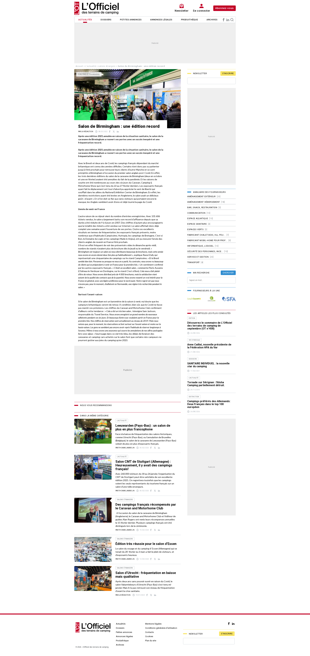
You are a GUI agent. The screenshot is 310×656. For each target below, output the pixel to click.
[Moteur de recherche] (232, 19)
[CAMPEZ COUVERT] (194, 299)
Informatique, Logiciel (200, 246)
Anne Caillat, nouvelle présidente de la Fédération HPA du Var (209, 346)
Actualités (85, 19)
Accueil (79, 66)
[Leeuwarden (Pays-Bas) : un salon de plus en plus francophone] (93, 431)
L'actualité (90, 66)
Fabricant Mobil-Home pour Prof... (207, 240)
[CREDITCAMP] (211, 299)
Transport (193, 262)
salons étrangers (106, 66)
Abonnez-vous (224, 8)
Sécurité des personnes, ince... (205, 251)
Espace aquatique (197, 218)
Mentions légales (153, 624)
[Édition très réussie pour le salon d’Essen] (93, 549)
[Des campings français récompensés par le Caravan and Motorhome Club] (93, 510)
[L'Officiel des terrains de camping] (98, 8)
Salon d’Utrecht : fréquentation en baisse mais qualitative (145, 574)
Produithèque (189, 19)
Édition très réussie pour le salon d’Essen (145, 544)
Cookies (149, 636)
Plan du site (150, 640)
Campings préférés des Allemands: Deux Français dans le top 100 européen (208, 404)
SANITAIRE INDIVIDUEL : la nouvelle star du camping (208, 365)
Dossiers (106, 19)
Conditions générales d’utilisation (161, 628)
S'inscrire (228, 73)
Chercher (228, 272)
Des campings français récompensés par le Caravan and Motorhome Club (145, 506)
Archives (212, 19)
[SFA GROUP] (229, 299)
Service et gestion (198, 257)
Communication (196, 213)
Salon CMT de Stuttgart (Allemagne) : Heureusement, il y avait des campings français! (143, 465)
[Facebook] (223, 19)
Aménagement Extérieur (201, 196)
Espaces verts (195, 229)
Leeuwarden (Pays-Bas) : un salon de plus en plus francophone (142, 427)
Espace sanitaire (197, 224)
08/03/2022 (103, 131)
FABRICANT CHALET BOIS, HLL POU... (206, 235)
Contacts (149, 632)
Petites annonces (130, 19)
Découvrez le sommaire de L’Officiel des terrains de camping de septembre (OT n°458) (209, 325)
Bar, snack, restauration (202, 207)
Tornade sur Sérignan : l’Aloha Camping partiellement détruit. (206, 384)
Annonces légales (161, 19)
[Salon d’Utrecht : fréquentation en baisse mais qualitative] (93, 578)
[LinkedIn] (227, 19)
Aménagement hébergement (203, 202)
